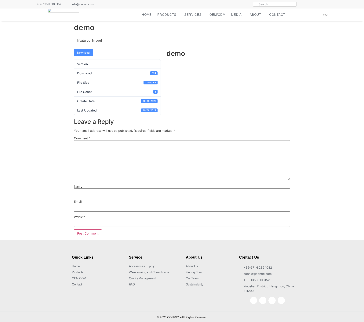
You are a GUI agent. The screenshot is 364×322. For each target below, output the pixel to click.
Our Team (192, 278)
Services (193, 14)
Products (166, 14)
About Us (192, 266)
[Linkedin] (322, 4)
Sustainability (194, 284)
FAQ (132, 284)
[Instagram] (328, 4)
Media (236, 14)
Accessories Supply (142, 266)
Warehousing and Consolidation (149, 272)
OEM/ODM (217, 14)
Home (76, 266)
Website (79, 216)
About (255, 14)
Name (78, 186)
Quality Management (142, 278)
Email (78, 201)
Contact (277, 14)
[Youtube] (315, 4)
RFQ (325, 15)
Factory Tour (194, 272)
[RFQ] (316, 15)
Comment (82, 138)
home (147, 14)
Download (83, 52)
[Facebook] (308, 4)
